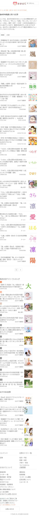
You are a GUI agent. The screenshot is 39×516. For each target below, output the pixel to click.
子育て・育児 (24, 463)
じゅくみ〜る (24, 482)
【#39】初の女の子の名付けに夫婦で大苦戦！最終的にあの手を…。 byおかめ (13, 117)
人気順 (7, 35)
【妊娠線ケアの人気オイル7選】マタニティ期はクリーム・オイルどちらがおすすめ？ (12, 421)
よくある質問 (4, 492)
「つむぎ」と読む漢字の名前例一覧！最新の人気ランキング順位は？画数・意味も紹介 (13, 151)
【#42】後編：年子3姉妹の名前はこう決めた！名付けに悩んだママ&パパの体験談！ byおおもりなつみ (13, 129)
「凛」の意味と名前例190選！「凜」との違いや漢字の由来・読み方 (13, 204)
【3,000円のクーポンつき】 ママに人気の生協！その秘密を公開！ (12, 430)
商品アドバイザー (5, 479)
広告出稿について (25, 479)
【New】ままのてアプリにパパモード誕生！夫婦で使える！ (12, 398)
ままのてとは (4, 482)
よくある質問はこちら (7, 505)
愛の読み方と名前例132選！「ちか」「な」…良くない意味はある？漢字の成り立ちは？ (13, 216)
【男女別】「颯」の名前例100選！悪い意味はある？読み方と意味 (13, 52)
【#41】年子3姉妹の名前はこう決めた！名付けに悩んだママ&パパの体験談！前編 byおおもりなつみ (13, 140)
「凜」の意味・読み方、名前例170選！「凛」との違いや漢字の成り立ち (12, 247)
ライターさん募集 (25, 477)
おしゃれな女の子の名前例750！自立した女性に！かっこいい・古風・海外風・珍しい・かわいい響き (13, 183)
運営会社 (22, 472)
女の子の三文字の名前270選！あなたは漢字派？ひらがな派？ (13, 74)
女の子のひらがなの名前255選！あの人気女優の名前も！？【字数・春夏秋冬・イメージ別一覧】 (13, 96)
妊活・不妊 (23, 458)
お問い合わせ (10, 509)
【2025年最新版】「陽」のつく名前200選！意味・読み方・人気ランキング (12, 258)
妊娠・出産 (23, 460)
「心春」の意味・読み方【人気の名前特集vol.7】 (13, 237)
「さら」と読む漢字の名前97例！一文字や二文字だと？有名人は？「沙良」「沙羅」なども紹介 (13, 194)
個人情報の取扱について (7, 489)
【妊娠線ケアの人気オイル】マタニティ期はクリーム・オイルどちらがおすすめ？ (13, 63)
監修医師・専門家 (5, 477)
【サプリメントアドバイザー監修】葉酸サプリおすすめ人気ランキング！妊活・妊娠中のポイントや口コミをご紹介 (12, 410)
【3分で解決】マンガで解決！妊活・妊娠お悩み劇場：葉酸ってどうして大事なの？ (12, 441)
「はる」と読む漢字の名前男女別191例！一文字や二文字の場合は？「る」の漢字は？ (13, 227)
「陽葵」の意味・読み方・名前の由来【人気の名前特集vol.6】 (13, 85)
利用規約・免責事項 (6, 484)
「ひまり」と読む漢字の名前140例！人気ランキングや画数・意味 (13, 171)
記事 (1, 458)
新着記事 (3, 472)
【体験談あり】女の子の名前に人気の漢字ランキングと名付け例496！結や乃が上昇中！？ (13, 42)
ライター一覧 (4, 474)
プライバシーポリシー (7, 487)
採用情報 (22, 474)
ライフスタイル (24, 465)
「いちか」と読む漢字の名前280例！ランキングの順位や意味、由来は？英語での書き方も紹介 (13, 162)
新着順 (2, 35)
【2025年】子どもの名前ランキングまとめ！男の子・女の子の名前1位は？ (13, 106)
